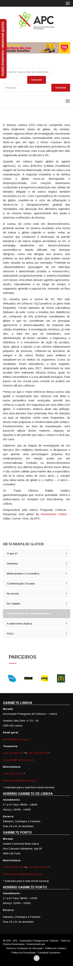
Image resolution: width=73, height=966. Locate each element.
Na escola (13, 593)
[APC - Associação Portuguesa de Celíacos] (36, 20)
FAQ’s (10, 633)
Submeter (60, 87)
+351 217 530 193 (13, 753)
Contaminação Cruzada (21, 583)
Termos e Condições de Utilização (24, 948)
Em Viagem (13, 603)
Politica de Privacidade (23, 952)
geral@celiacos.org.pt (15, 739)
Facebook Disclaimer (49, 952)
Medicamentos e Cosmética (23, 573)
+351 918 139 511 (13, 773)
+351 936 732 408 (38, 753)
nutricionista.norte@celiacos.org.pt (22, 874)
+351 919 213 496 (13, 867)
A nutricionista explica (19, 623)
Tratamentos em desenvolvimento (29, 613)
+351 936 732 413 (38, 867)
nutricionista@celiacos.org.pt (19, 780)
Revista (54, 514)
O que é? (12, 553)
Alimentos (12, 563)
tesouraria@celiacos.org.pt (18, 759)
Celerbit (50, 944)
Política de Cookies (55, 948)
